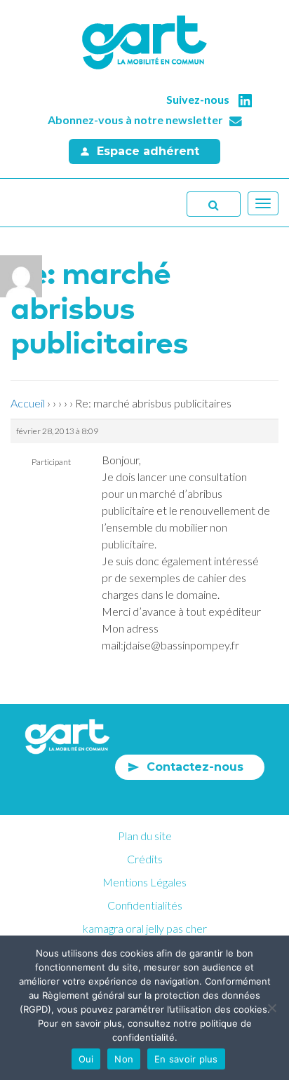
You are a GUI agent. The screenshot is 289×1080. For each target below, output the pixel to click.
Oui (86, 1059)
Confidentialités (144, 905)
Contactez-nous (195, 767)
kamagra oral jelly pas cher (145, 928)
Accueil (28, 403)
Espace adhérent (148, 151)
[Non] (271, 1008)
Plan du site (145, 835)
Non (123, 1059)
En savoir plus (186, 1059)
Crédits (145, 858)
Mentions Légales (144, 882)
